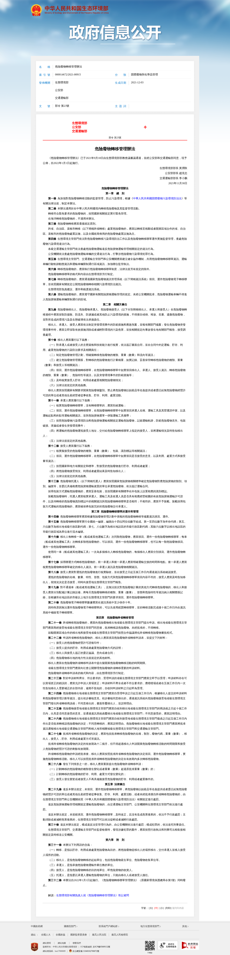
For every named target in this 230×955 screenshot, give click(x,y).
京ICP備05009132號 (101, 947)
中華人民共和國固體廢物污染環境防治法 (157, 198)
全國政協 (60, 934)
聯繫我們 (77, 943)
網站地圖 (62, 943)
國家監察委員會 (78, 934)
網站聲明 (47, 943)
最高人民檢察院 (119, 934)
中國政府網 (37, 926)
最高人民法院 (99, 934)
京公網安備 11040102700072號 (85, 951)
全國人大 (46, 934)
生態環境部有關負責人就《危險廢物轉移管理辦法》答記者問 (92, 895)
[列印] (168, 908)
